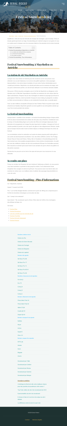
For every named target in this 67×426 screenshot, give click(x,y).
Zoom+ (20, 356)
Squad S (20, 332)
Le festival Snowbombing (18, 53)
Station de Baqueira (23, 249)
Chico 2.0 (20, 335)
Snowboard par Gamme (24, 372)
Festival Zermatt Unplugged (18, 218)
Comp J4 (20, 286)
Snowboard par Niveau (24, 368)
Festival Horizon (14, 220)
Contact (27, 420)
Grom (19, 349)
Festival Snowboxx (15, 211)
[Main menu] (63, 4)
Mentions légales (37, 420)
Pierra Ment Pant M (23, 304)
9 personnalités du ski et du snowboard (29, 393)
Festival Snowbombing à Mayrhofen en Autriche (21, 50)
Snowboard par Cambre (24, 364)
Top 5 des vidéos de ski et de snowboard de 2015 (32, 390)
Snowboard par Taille (24, 361)
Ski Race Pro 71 (22, 266)
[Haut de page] (61, 419)
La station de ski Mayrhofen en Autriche (21, 52)
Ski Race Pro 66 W (23, 269)
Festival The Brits (15, 216)
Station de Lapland (23, 252)
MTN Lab (20, 342)
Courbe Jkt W (21, 311)
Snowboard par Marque (24, 375)
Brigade (20, 352)
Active (19, 328)
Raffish (20, 321)
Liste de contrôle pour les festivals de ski (21, 213)
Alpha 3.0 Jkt (21, 307)
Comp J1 (20, 294)
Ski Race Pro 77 (22, 262)
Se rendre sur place (16, 55)
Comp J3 (20, 290)
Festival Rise (13, 209)
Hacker (20, 345)
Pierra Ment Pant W (23, 300)
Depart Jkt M (21, 314)
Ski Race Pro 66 (22, 273)
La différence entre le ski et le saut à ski (29, 403)
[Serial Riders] (14, 4)
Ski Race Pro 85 (22, 259)
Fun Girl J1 (20, 279)
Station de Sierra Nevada (25, 241)
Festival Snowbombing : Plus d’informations (20, 57)
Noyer (19, 324)
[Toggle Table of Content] (32, 48)
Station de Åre (22, 238)
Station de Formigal (23, 245)
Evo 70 (20, 283)
